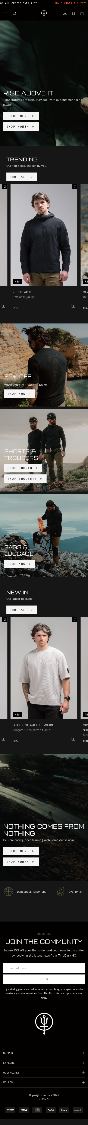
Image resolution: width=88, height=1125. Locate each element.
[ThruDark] (44, 13)
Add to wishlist (75, 186)
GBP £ (42, 1098)
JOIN (44, 979)
